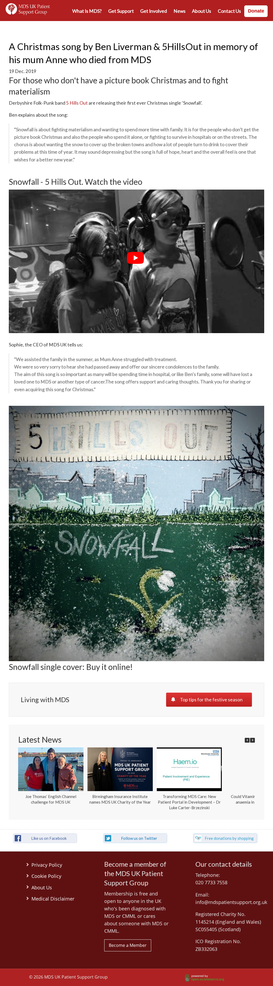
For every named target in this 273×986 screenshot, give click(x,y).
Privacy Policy (46, 865)
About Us (201, 11)
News (180, 11)
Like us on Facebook (49, 838)
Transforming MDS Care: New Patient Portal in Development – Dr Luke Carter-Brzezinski (189, 802)
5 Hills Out (77, 103)
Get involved (153, 11)
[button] (252, 740)
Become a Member (128, 945)
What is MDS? (87, 11)
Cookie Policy (46, 876)
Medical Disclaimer (52, 898)
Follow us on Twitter (139, 838)
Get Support (121, 11)
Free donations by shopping (229, 838)
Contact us (229, 11)
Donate (256, 11)
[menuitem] (87, 11)
